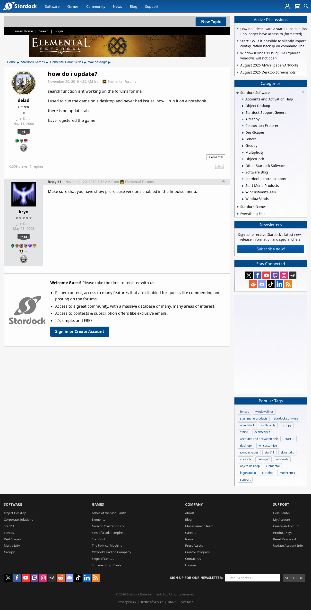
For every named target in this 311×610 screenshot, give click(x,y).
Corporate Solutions (18, 519)
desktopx (246, 446)
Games (72, 6)
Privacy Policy (127, 602)
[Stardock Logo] (19, 6)
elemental (216, 157)
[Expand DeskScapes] (243, 133)
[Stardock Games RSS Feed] (288, 284)
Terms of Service (152, 602)
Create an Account (286, 526)
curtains (267, 473)
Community (95, 6)
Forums (190, 565)
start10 (289, 439)
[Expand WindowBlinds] (243, 199)
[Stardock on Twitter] (248, 275)
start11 (269, 452)
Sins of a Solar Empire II (108, 532)
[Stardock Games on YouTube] (266, 275)
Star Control (100, 539)
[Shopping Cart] (297, 6)
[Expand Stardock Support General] (243, 113)
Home (11, 62)
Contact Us (193, 558)
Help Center (281, 513)
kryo (23, 211)
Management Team (199, 526)
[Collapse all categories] (303, 91)
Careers (190, 532)
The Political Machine (107, 545)
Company (194, 504)
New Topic (211, 21)
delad (23, 100)
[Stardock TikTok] (270, 284)
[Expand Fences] (243, 139)
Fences (9, 532)
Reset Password (284, 539)
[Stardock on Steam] (292, 275)
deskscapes (262, 432)
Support (151, 6)
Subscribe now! (271, 249)
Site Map (187, 602)
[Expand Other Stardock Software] (243, 166)
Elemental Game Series (66, 62)
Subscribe (294, 578)
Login (59, 31)
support (245, 480)
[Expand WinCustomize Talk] (243, 192)
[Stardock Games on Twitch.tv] (275, 275)
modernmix (287, 473)
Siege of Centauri (104, 558)
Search (44, 31)
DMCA (172, 602)
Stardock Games (33, 62)
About (189, 513)
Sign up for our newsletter (196, 577)
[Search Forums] (306, 6)
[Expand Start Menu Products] (243, 186)
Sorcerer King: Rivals (106, 565)
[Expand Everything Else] (238, 214)
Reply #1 (54, 181)
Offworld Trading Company (111, 552)
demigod (263, 459)
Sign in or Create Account (79, 331)
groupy (286, 425)
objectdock (247, 425)
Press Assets (194, 545)
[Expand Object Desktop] (243, 106)
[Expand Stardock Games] (238, 207)
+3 (23, 131)
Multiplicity (12, 545)
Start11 (9, 526)
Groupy (9, 552)
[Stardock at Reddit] (253, 284)
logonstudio (248, 473)
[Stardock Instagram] (283, 275)
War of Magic (97, 62)
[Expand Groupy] (243, 146)
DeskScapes (12, 539)
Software (52, 6)
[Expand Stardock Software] (237, 93)
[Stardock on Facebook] (257, 275)
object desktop (250, 466)
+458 (23, 236)
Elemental (99, 519)
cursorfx (245, 459)
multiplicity (268, 425)
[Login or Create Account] (287, 6)
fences (244, 412)
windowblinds (264, 412)
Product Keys (282, 532)
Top (223, 181)
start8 (244, 432)
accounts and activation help (259, 439)
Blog (133, 6)
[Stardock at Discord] (262, 284)
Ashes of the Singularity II (110, 513)
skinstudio (287, 452)
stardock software (286, 418)
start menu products (254, 418)
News (117, 6)
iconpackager (249, 452)
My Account (281, 519)
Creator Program (197, 552)
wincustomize (268, 446)
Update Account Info (288, 545)
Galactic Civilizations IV (108, 526)
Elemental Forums (121, 81)
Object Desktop (15, 513)
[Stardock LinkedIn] (279, 284)
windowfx (282, 459)
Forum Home (23, 31)
